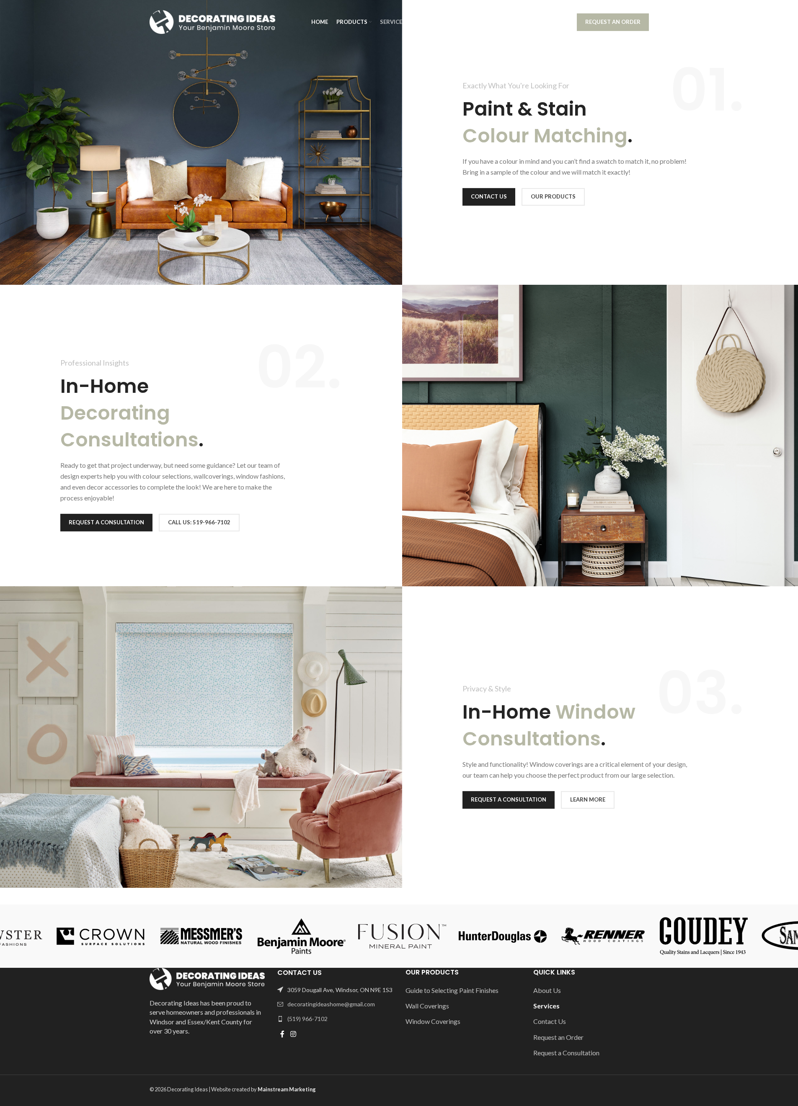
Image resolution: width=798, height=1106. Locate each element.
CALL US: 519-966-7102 (199, 522)
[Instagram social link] (293, 1034)
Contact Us (549, 1021)
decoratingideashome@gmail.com (331, 1004)
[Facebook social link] (282, 1034)
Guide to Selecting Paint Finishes (451, 990)
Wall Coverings (427, 1006)
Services (546, 1006)
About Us (547, 990)
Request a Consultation (106, 522)
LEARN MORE (587, 799)
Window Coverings (432, 1021)
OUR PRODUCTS (553, 196)
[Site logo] (213, 21)
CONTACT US (489, 196)
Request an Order (612, 21)
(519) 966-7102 (545, 21)
